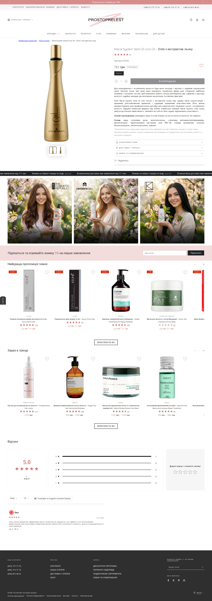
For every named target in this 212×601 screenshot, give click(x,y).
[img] (121, 54)
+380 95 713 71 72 (171, 7)
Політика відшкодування (16, 596)
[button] (191, 19)
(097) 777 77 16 (14, 566)
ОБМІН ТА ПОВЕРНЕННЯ (105, 577)
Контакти (18, 7)
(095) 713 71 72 (14, 570)
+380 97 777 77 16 (152, 7)
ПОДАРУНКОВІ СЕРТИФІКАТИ (107, 573)
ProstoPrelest (17, 593)
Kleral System (44, 41)
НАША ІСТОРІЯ (57, 570)
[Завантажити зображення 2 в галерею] (60, 150)
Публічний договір (86, 596)
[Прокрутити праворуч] (202, 2)
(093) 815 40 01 (14, 573)
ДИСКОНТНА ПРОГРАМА (105, 566)
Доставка (66, 596)
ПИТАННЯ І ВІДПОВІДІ (103, 570)
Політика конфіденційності (35, 596)
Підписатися (196, 253)
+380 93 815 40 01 (191, 7)
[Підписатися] (203, 567)
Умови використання (54, 596)
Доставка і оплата (68, 7)
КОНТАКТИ (55, 566)
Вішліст (85, 7)
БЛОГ (53, 577)
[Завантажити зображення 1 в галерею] (52, 150)
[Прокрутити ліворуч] (10, 2)
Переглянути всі (106, 342)
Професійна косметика (28, 41)
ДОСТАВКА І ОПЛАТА (60, 573)
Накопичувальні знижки (40, 7)
